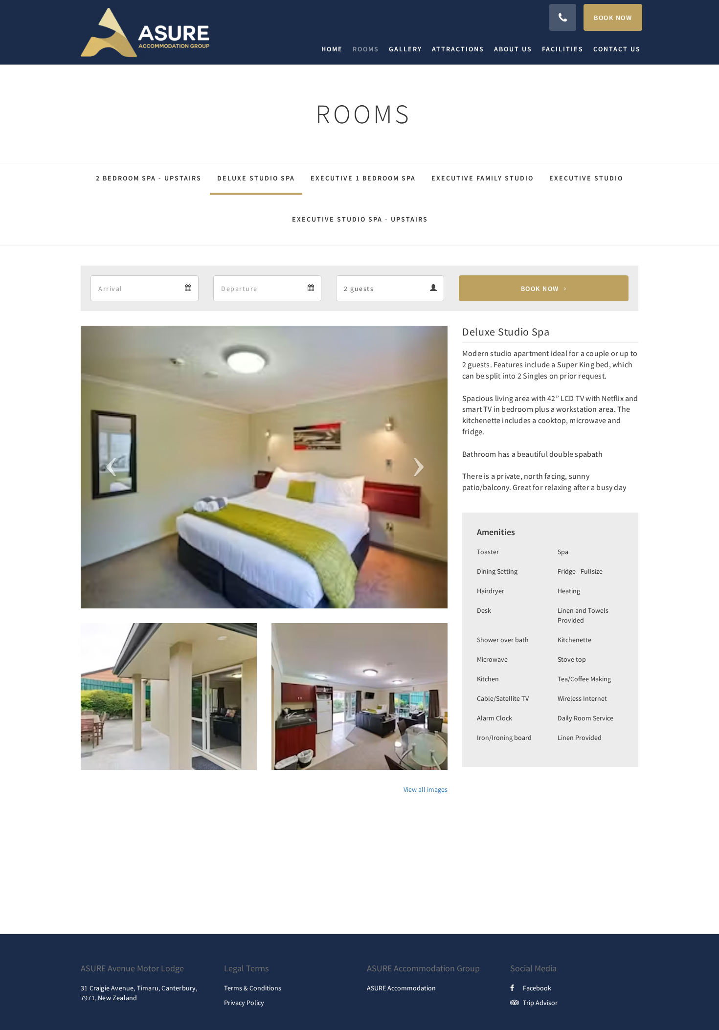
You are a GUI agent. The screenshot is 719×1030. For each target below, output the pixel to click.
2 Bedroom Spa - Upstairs (149, 178)
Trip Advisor (540, 1002)
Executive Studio (586, 178)
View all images (426, 789)
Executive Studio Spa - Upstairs (360, 219)
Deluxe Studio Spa (256, 178)
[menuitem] (334, 49)
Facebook (537, 988)
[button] (108, 467)
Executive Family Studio (482, 178)
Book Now (540, 288)
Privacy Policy (244, 1002)
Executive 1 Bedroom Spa (363, 178)
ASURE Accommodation (401, 988)
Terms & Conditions (252, 988)
